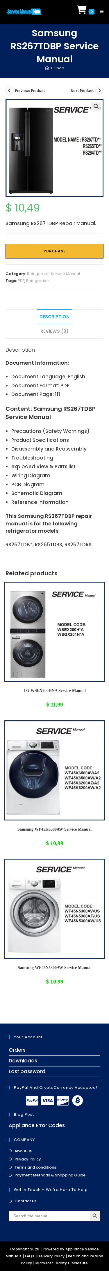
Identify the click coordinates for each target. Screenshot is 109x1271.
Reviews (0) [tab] (54, 331)
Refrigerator (37, 280)
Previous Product (30, 90)
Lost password (27, 1071)
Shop (59, 68)
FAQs (30, 1256)
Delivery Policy (51, 1256)
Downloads (23, 1060)
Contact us (25, 1201)
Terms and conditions (35, 1167)
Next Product (82, 90)
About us (23, 1151)
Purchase (55, 251)
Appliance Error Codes (37, 1125)
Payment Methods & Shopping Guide (50, 1175)
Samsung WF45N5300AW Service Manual (55, 968)
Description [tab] (54, 317)
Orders (17, 1049)
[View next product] (99, 90)
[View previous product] (10, 90)
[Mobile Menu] (99, 11)
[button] (96, 106)
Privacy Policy (28, 1159)
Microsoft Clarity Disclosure (61, 1263)
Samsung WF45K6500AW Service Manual (54, 829)
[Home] (47, 68)
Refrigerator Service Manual (53, 273)
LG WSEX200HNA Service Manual (55, 690)
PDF (21, 280)
